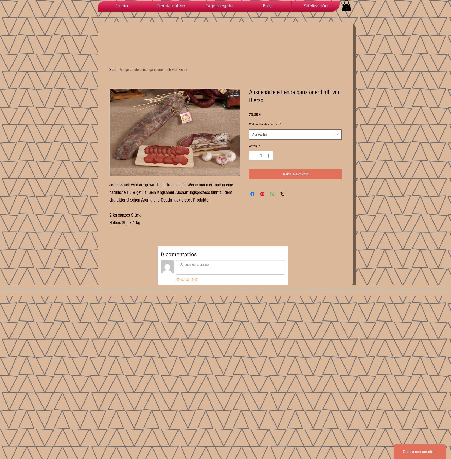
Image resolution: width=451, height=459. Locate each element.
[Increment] (269, 155)
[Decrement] (253, 155)
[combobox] (295, 134)
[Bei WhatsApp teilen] (272, 194)
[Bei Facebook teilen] (252, 194)
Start (112, 69)
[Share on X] (282, 194)
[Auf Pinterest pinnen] (262, 194)
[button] (346, 5)
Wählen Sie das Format (265, 124)
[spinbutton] (261, 155)
